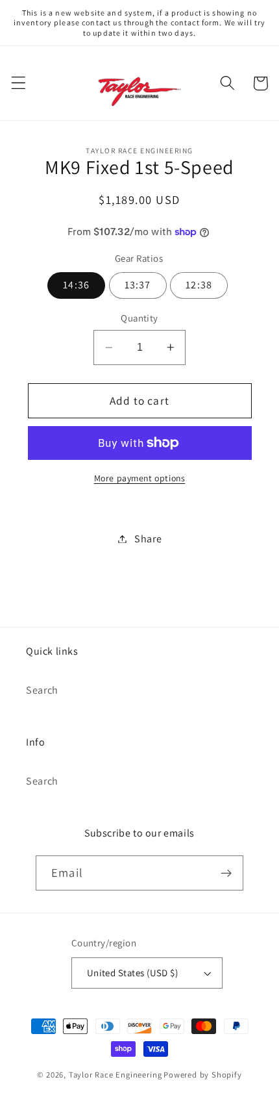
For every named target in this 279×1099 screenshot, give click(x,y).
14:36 (76, 285)
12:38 (199, 285)
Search (42, 690)
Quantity (139, 318)
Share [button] (148, 539)
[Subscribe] (226, 873)
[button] (18, 83)
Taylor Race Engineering (115, 1074)
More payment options (140, 478)
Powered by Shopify (203, 1074)
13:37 (138, 285)
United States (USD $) (132, 972)
